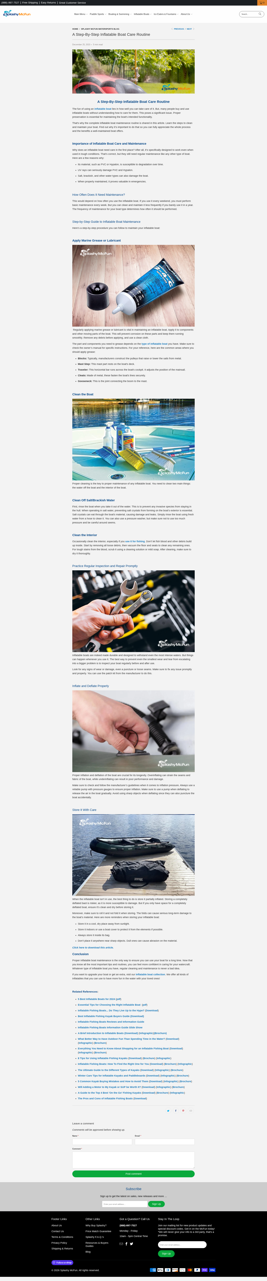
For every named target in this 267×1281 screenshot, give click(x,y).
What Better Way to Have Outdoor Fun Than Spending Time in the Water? (121, 1039)
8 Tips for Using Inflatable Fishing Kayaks (103, 1058)
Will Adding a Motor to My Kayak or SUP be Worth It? (109, 1087)
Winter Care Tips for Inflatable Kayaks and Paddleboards (111, 1075)
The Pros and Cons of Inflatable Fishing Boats (105, 1098)
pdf (118, 999)
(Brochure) (160, 1033)
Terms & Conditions (62, 1237)
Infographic (146, 1033)
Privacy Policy (59, 1242)
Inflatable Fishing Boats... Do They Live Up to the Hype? (111, 1010)
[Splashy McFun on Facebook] (126, 1243)
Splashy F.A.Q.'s (95, 1237)
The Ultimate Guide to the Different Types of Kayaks (108, 1070)
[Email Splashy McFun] (121, 1243)
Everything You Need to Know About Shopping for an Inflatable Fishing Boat (123, 1048)
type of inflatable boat (154, 343)
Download (152, 1010)
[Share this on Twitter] (168, 1111)
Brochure (100, 1043)
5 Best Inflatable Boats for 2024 (96, 999)
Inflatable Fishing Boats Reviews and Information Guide (111, 1021)
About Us (56, 1225)
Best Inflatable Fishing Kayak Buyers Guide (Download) (111, 1016)
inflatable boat (102, 108)
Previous (178, 29)
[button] (81, 14)
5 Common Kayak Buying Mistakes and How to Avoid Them (113, 1081)
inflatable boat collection (150, 974)
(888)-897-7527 (10, 3)
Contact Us (57, 1231)
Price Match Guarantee (98, 1231)
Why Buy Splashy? (96, 1225)
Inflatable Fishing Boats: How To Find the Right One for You (113, 1064)
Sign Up (156, 1204)
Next (189, 29)
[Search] (260, 14)
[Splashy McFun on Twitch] (131, 1243)
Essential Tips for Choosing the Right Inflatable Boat (109, 1004)
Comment (77, 1149)
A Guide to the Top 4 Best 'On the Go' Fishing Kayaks (109, 1092)
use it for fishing (135, 541)
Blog (88, 1251)
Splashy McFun (68, 1270)
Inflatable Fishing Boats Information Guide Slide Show (110, 1027)
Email (138, 1136)
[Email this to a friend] (191, 1111)
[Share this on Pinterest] (183, 1111)
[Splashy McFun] (17, 14)
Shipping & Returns (62, 1248)
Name (75, 1136)
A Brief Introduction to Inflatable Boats (101, 1033)
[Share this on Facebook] (176, 1111)
